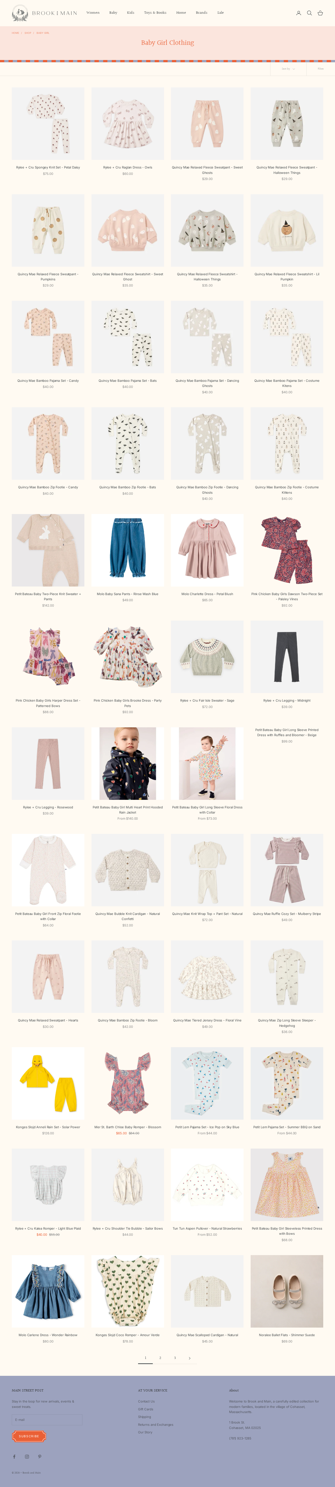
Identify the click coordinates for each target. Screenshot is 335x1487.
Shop (28, 32)
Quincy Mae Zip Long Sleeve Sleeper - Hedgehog (287, 1022)
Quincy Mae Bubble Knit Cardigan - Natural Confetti (127, 916)
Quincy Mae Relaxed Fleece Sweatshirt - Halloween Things (207, 276)
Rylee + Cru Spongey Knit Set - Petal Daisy (48, 167)
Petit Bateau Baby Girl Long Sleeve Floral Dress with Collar (207, 809)
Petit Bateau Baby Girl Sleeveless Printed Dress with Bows (287, 1230)
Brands (201, 13)
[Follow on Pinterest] (39, 1456)
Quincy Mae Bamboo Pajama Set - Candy (47, 381)
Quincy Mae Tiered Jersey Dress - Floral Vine (207, 1020)
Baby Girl (43, 32)
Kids (130, 13)
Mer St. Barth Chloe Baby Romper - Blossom (127, 1127)
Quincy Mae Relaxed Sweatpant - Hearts (48, 1020)
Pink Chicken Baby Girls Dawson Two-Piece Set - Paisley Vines (286, 596)
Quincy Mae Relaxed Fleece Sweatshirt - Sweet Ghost (127, 276)
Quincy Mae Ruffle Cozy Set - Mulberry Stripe (287, 914)
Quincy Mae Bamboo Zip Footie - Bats (127, 487)
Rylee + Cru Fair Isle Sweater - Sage (207, 700)
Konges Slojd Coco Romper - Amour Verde (128, 1335)
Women (93, 13)
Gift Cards (145, 1409)
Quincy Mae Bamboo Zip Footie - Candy (48, 487)
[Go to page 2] (189, 1358)
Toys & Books (155, 13)
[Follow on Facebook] (14, 1456)
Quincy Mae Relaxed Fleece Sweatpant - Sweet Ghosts (207, 169)
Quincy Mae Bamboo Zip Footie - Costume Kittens (287, 489)
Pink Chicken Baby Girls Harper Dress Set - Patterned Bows (48, 703)
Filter (321, 69)
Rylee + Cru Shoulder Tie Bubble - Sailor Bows (128, 1228)
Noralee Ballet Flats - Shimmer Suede (287, 1335)
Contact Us (146, 1401)
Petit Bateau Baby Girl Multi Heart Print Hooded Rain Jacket (128, 809)
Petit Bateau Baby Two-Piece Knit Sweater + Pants (48, 596)
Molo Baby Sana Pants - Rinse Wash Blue (127, 594)
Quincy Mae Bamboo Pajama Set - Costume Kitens (286, 383)
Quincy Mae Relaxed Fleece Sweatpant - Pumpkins (48, 276)
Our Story (145, 1432)
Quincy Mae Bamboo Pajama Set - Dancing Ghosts (207, 383)
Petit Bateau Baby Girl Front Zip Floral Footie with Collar (48, 916)
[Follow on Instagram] (27, 1456)
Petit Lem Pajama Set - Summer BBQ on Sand (287, 1127)
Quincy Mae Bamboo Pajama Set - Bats (127, 381)
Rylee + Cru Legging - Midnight (286, 700)
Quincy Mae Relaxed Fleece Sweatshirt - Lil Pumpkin (287, 276)
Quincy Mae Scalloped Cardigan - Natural (207, 1335)
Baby (113, 13)
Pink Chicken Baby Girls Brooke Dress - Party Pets (127, 703)
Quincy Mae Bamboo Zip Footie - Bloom (127, 1020)
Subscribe (29, 1436)
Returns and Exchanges (155, 1425)
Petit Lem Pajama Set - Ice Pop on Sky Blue (207, 1127)
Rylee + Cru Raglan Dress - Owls (127, 167)
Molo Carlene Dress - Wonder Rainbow (48, 1335)
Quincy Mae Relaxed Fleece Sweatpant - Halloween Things (287, 169)
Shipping (144, 1417)
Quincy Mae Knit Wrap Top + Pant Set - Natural (207, 914)
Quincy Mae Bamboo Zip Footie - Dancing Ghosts (207, 489)
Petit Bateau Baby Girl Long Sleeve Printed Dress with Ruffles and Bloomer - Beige (287, 732)
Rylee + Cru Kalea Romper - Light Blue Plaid (48, 1228)
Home (181, 13)
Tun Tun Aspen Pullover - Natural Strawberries (207, 1228)
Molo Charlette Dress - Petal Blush (207, 594)
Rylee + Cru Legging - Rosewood (48, 807)
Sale (220, 13)
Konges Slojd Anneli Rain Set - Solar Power (48, 1127)
